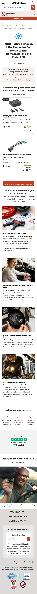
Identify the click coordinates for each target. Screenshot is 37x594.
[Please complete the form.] (28, 539)
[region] (18, 488)
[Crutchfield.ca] (19, 2)
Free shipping (18, 18)
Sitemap (18, 564)
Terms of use (18, 562)
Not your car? (17, 63)
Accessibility (27, 562)
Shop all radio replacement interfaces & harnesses (18, 183)
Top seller (6, 99)
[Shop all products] (3, 2)
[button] (34, 487)
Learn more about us (18, 462)
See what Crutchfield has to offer (18, 80)
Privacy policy (7, 562)
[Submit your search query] (33, 7)
